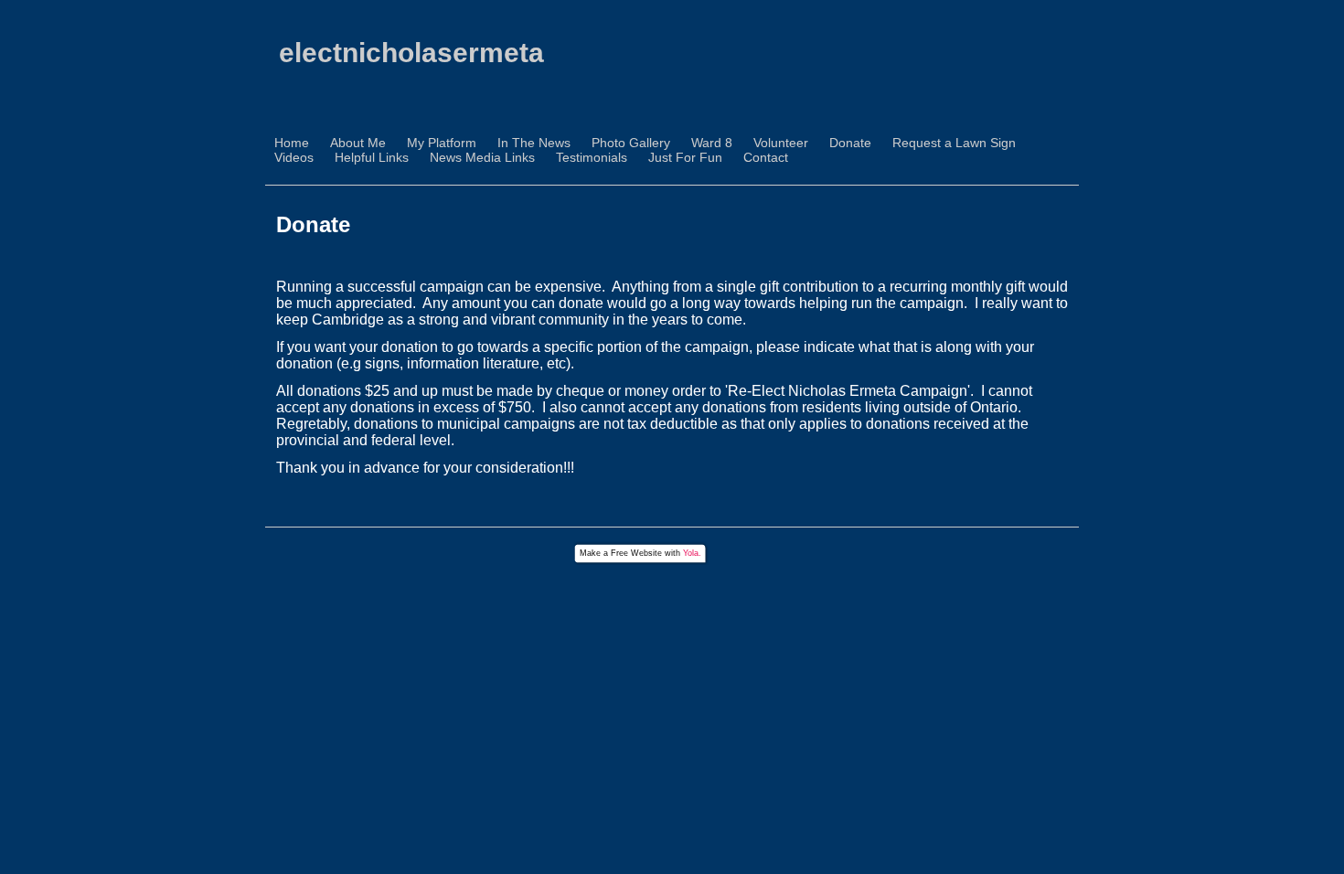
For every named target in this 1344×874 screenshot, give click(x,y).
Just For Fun (685, 157)
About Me (358, 142)
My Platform (441, 142)
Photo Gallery (631, 142)
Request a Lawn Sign (954, 142)
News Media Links (482, 157)
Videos (294, 157)
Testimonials (591, 157)
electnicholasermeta (411, 52)
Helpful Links (372, 157)
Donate (850, 142)
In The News (534, 142)
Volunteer (780, 142)
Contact (765, 157)
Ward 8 (711, 142)
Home (291, 142)
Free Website (636, 553)
